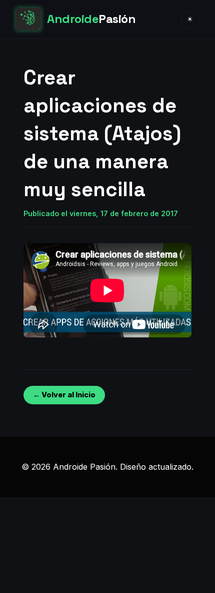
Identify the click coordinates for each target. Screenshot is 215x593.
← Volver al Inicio (64, 394)
